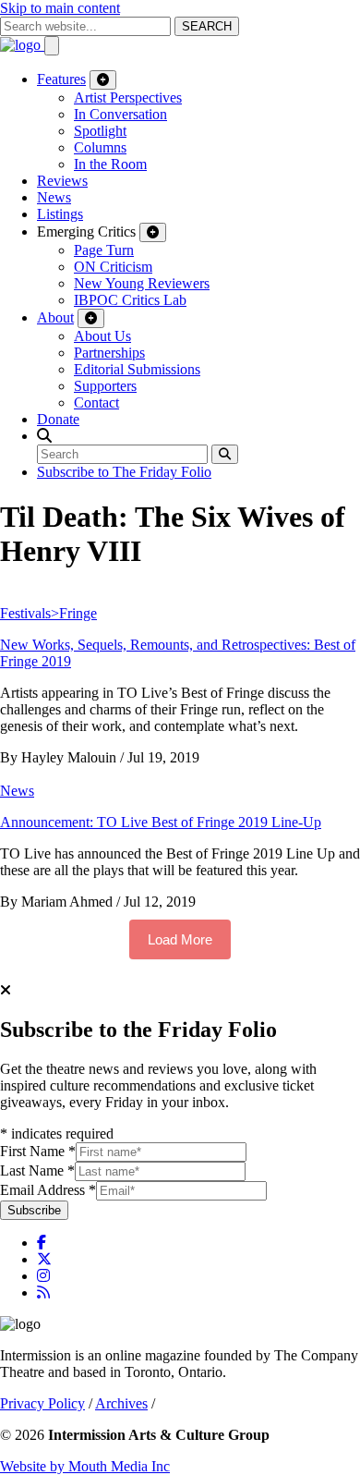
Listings (60, 214)
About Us (102, 336)
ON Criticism (113, 266)
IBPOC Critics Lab (130, 300)
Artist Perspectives (128, 97)
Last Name (37, 1170)
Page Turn (104, 250)
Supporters (105, 386)
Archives (121, 1403)
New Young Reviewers (142, 283)
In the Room (110, 164)
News (54, 197)
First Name (38, 1151)
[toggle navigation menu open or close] (51, 45)
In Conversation (120, 114)
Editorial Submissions (137, 369)
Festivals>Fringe (48, 613)
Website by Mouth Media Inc (85, 1466)
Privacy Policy (42, 1403)
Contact (96, 402)
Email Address (48, 1190)
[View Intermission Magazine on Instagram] (43, 1276)
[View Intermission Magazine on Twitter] (44, 1259)
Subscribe (34, 1210)
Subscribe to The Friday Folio (124, 472)
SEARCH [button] (207, 26)
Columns (100, 147)
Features (61, 79)
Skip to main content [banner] (60, 8)
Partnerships (109, 352)
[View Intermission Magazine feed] (43, 1292)
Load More (180, 939)
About (55, 317)
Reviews (62, 181)
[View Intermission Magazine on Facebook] (41, 1242)
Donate (58, 419)
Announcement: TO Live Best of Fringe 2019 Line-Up (160, 822)
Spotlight (100, 131)
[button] (44, 436)
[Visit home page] (22, 45)
